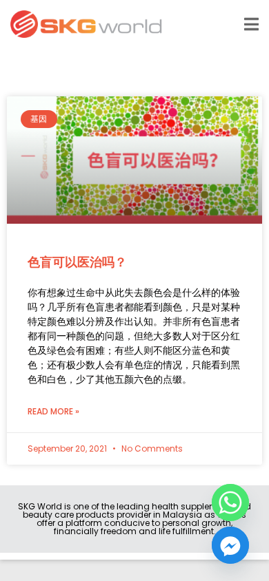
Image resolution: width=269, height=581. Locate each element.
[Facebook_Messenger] (230, 545)
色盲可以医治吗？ (77, 262)
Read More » (53, 411)
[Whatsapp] (230, 502)
